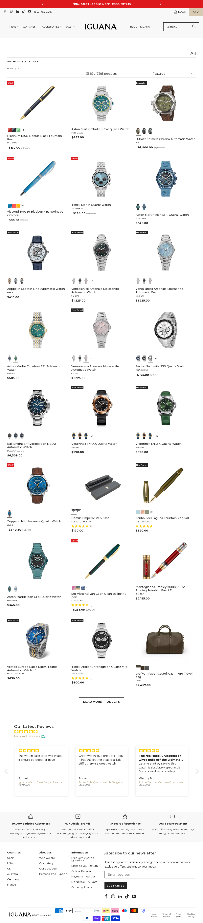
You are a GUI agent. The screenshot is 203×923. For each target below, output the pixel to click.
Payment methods (83, 876)
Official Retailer (81, 871)
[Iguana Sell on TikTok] (23, 11)
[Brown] (138, 667)
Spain (10, 857)
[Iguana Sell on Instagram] (10, 11)
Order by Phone (81, 887)
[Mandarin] (18, 205)
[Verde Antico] (147, 511)
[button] (15, 26)
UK (9, 868)
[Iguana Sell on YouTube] (29, 11)
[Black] (13, 129)
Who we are (47, 857)
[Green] (18, 129)
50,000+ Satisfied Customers (31, 823)
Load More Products (101, 701)
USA (10, 863)
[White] (15, 281)
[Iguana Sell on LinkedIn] (17, 11)
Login (182, 11)
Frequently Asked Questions (82, 859)
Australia (12, 873)
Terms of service (167, 915)
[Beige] (9, 281)
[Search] (194, 26)
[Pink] (86, 281)
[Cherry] (13, 205)
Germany (13, 879)
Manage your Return (84, 865)
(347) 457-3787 (43, 11)
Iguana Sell (45, 915)
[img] (103, 731)
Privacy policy (178, 915)
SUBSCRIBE (115, 885)
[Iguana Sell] (101, 27)
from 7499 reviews (27, 736)
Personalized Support (53, 873)
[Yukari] (78, 511)
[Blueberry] (9, 205)
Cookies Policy (191, 915)
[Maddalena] (142, 511)
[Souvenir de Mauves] (74, 587)
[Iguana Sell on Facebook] (4, 11)
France (11, 884)
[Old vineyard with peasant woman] (82, 587)
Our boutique (48, 868)
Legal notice (154, 915)
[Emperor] (74, 511)
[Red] (9, 129)
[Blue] (150, 131)
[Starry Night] (78, 587)
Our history (46, 863)
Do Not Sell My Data (84, 881)
